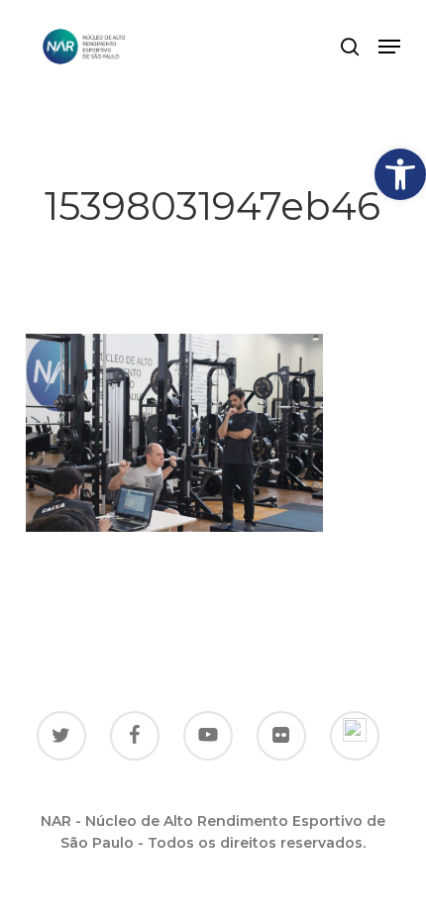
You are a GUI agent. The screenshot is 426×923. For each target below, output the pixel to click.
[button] (400, 174)
